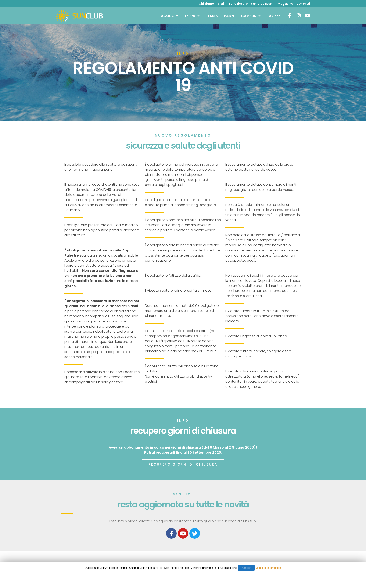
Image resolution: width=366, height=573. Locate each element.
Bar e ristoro (238, 3)
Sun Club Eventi (262, 3)
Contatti (303, 3)
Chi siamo (206, 3)
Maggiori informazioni (268, 567)
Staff (221, 3)
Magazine (285, 3)
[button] (183, 464)
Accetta (246, 567)
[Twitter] (194, 533)
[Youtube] (183, 533)
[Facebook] (171, 533)
